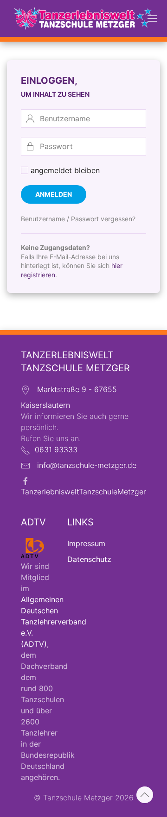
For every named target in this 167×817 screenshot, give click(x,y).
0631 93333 (56, 449)
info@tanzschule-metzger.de (86, 465)
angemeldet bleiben (64, 170)
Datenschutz (89, 559)
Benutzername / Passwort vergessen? (78, 219)
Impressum (86, 543)
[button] (152, 18)
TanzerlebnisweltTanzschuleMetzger (83, 491)
